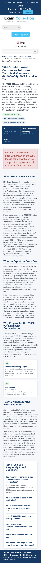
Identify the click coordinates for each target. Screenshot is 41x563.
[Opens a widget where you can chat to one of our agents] (32, 559)
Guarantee (27, 553)
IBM (10, 56)
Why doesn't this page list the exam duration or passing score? (20, 544)
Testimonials (16, 553)
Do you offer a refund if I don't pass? (19, 536)
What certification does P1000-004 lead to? (19, 499)
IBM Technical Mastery (22, 56)
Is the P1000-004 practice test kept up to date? (19, 517)
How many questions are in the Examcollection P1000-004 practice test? (19, 479)
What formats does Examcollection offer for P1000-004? (19, 526)
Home (4, 56)
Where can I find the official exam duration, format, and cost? (18, 508)
